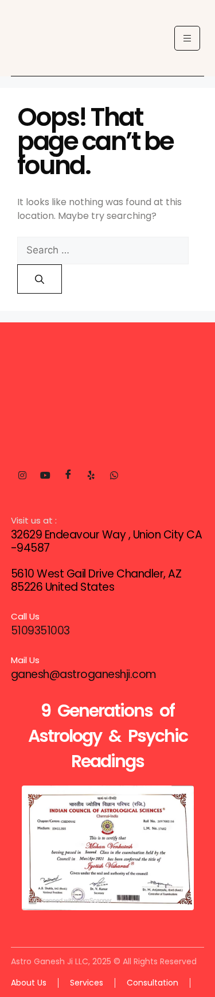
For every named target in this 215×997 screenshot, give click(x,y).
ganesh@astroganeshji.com (84, 674)
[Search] (39, 279)
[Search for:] (103, 250)
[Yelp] (91, 475)
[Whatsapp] (114, 475)
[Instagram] (22, 475)
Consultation (152, 982)
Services (86, 982)
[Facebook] (68, 475)
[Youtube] (45, 475)
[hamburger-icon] (187, 38)
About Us (28, 982)
